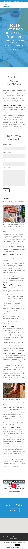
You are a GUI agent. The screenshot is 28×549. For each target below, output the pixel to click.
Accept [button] (17, 545)
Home (6, 535)
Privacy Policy (13, 538)
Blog (4, 536)
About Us (12, 535)
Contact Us (14, 510)
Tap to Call (14, 50)
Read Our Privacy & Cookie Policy (14, 547)
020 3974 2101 (18, 45)
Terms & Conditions (18, 536)
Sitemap (9, 536)
